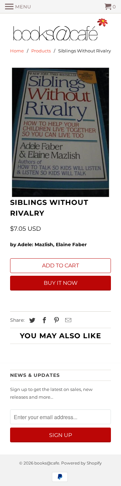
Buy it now (61, 283)
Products (41, 50)
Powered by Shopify (81, 463)
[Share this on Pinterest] (55, 320)
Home (17, 50)
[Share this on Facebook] (43, 320)
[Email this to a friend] (67, 320)
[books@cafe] (60, 30)
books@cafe (46, 463)
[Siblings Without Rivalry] (60, 132)
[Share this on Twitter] (31, 320)
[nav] (18, 6)
